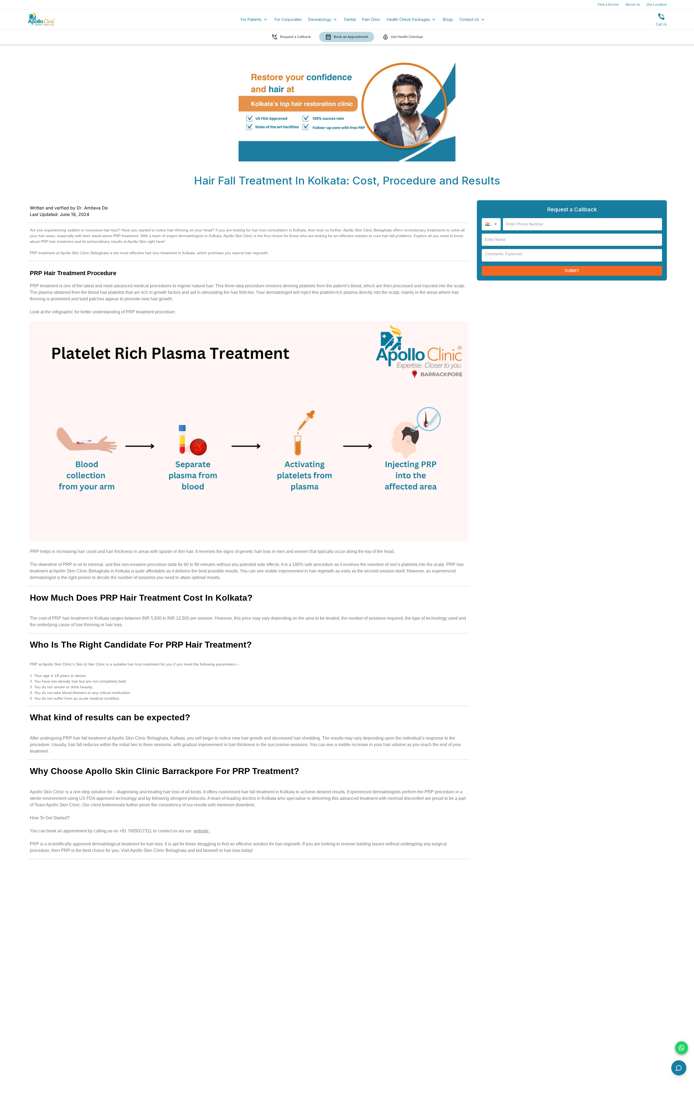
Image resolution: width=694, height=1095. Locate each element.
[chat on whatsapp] (681, 1047)
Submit (571, 270)
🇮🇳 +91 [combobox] (491, 224)
